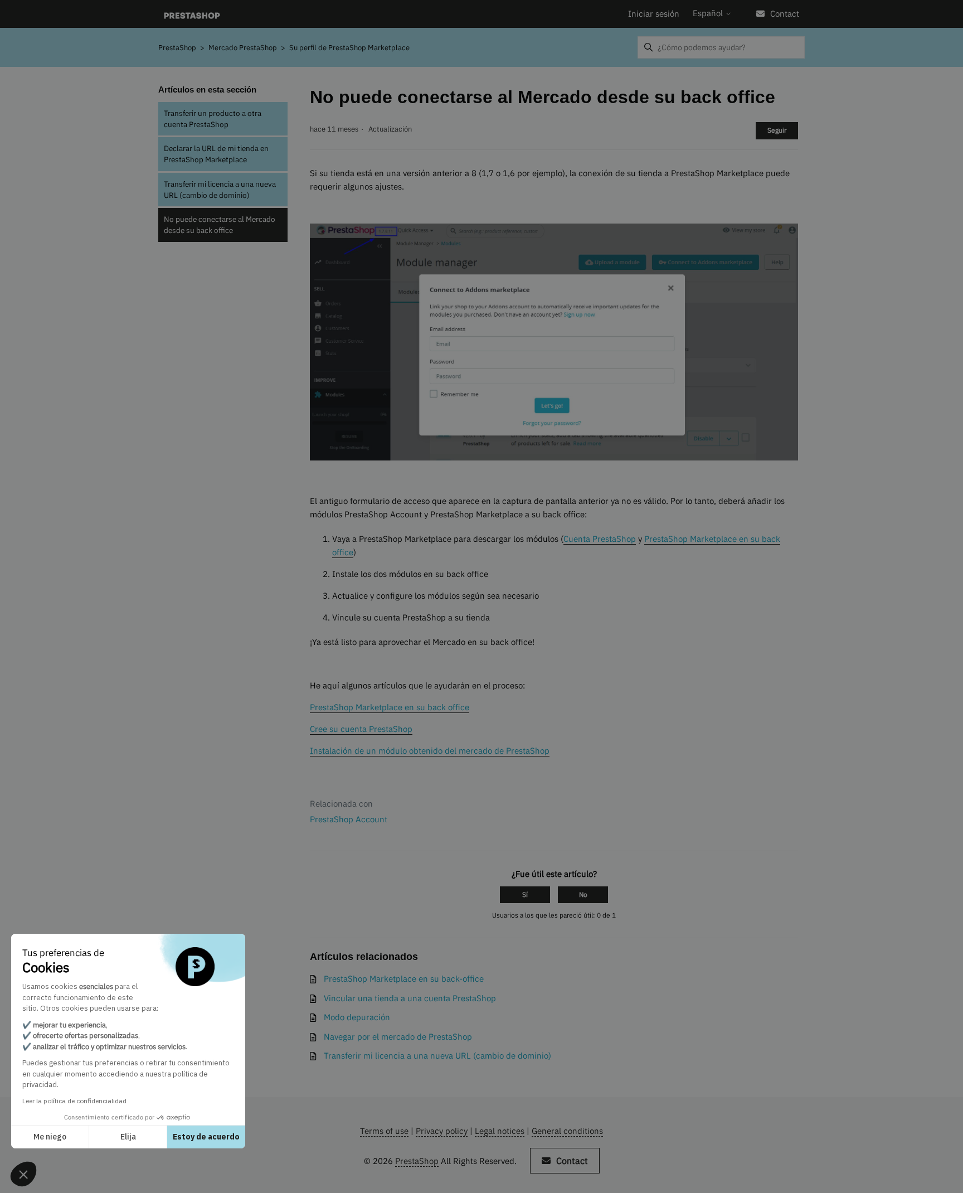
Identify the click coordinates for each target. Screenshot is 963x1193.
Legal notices (499, 1131)
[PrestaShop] (192, 14)
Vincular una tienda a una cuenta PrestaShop (410, 998)
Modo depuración (357, 1017)
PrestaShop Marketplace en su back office (389, 707)
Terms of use (384, 1131)
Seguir (776, 130)
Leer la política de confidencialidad (74, 1101)
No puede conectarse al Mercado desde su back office (219, 224)
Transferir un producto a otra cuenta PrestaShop (212, 118)
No (583, 894)
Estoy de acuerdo (206, 1137)
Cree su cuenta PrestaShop (361, 729)
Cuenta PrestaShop (599, 539)
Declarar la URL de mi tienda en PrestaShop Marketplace (216, 153)
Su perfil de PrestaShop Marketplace (349, 47)
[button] (23, 1174)
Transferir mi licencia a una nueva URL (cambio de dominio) (220, 189)
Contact (784, 13)
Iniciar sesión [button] (653, 13)
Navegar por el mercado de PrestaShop (398, 1036)
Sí (525, 894)
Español (709, 13)
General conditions (567, 1131)
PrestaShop (177, 47)
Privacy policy (442, 1131)
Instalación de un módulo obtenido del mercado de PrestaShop (429, 750)
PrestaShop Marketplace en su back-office (404, 978)
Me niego (49, 1137)
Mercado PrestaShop (243, 47)
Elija (128, 1137)
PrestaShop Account (348, 819)
